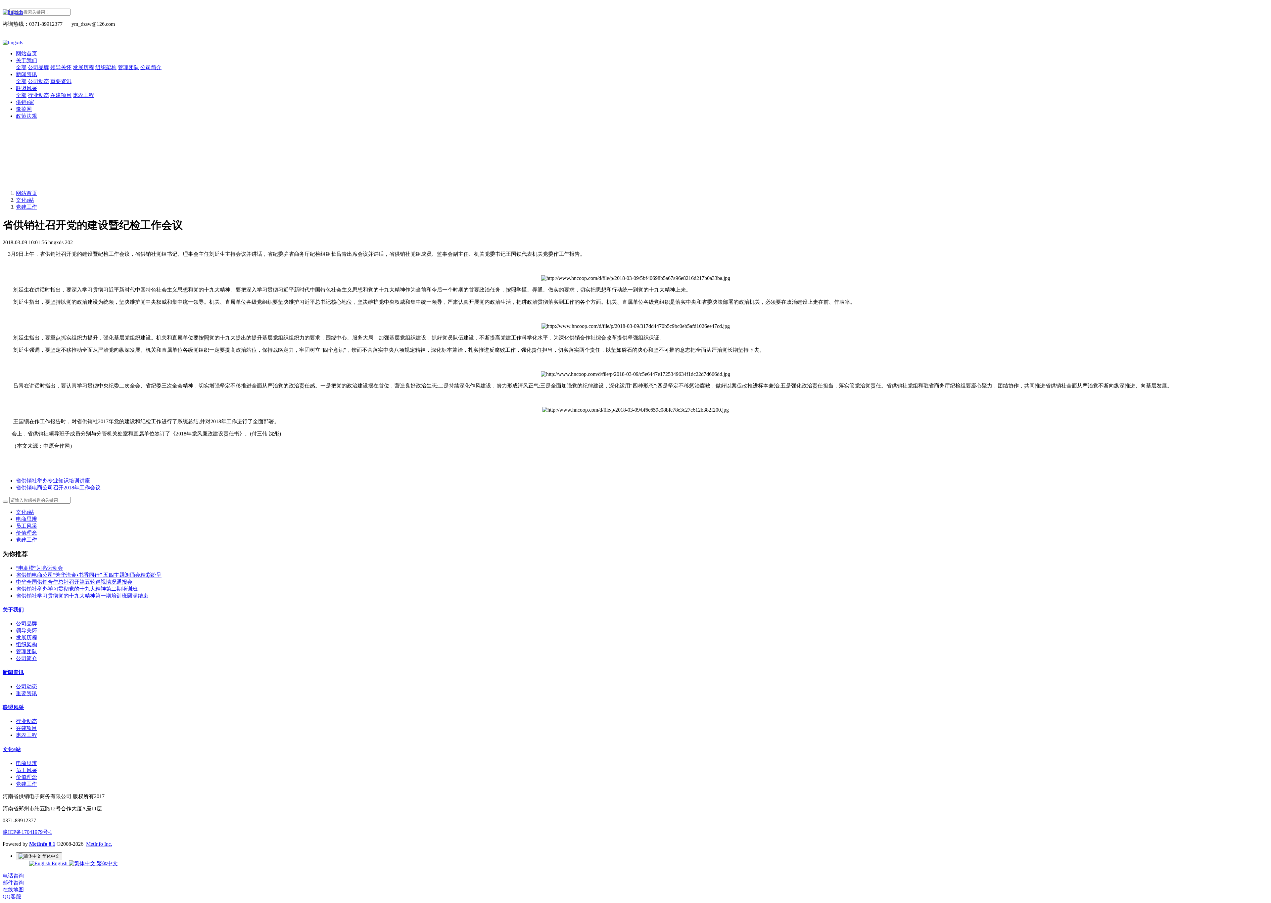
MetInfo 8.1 (42, 844)
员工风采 (26, 526)
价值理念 (26, 533)
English (59, 863)
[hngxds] (635, 12)
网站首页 (26, 53)
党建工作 (26, 207)
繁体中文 (106, 863)
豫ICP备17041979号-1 (27, 832)
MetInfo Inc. (99, 844)
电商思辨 (26, 519)
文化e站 (25, 200)
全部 (21, 67)
